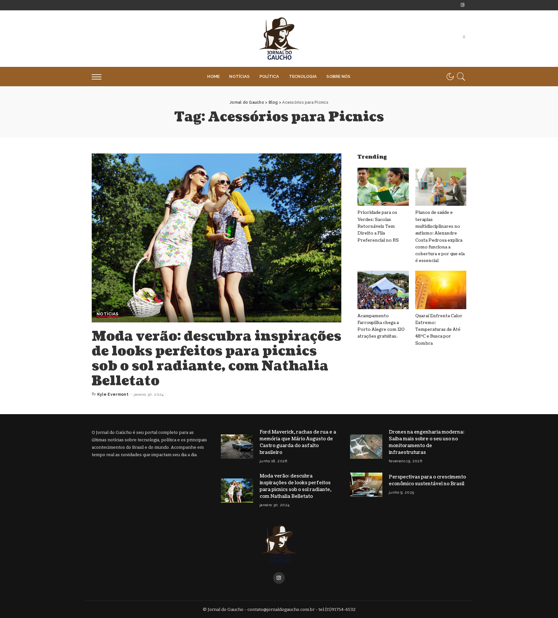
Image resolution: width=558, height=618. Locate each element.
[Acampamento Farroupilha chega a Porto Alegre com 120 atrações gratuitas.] (382, 290)
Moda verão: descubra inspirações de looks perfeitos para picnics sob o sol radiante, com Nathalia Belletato (216, 358)
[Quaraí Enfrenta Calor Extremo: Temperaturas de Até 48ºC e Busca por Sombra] (440, 290)
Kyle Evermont (113, 394)
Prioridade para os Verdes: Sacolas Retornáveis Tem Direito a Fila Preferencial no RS (378, 226)
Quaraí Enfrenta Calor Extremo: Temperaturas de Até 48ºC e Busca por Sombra (438, 329)
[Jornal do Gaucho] (279, 38)
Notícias (108, 314)
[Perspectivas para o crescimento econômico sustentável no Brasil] (366, 485)
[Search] (461, 76)
